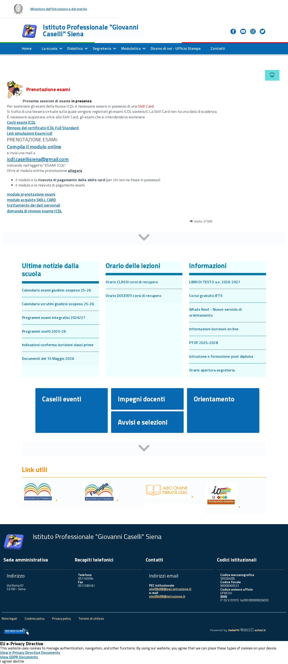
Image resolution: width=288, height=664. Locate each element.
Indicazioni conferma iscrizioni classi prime (57, 345)
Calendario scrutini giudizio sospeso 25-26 (58, 304)
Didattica (75, 48)
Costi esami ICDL (21, 122)
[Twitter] (263, 32)
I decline (17, 661)
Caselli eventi (61, 399)
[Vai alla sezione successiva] (144, 238)
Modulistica (131, 48)
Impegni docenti (141, 399)
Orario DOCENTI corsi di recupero (133, 295)
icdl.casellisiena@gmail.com (38, 159)
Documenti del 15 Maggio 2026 (48, 358)
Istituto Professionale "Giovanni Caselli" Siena (90, 30)
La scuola (49, 48)
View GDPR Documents (19, 657)
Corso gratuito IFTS (205, 295)
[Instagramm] (253, 32)
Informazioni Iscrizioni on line (213, 329)
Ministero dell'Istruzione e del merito (58, 8)
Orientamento (214, 399)
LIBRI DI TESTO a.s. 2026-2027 (214, 282)
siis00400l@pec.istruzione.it (170, 589)
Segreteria (102, 48)
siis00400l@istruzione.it (167, 596)
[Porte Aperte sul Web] (16, 631)
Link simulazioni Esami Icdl (29, 133)
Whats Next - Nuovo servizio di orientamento (215, 312)
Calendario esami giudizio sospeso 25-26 (56, 290)
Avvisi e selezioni (142, 422)
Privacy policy (61, 618)
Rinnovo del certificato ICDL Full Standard (43, 128)
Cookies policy (34, 618)
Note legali (9, 618)
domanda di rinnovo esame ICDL (34, 211)
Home (27, 48)
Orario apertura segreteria (212, 370)
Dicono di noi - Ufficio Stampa (176, 48)
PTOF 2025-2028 (203, 342)
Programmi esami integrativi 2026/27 (53, 317)
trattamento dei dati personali (33, 205)
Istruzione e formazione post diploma (221, 356)
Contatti (218, 48)
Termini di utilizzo (91, 618)
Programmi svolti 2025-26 (44, 331)
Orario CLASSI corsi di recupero (132, 282)
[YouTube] (243, 32)
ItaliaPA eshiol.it (247, 630)
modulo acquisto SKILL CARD (31, 200)
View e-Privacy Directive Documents (30, 652)
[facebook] (233, 32)
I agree (5, 661)
